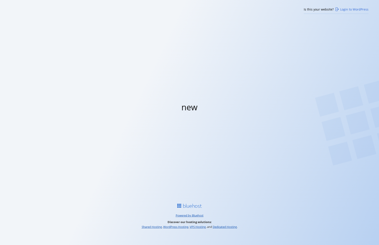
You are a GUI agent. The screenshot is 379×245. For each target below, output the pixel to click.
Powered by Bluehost (190, 215)
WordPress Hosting (175, 227)
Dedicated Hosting (225, 227)
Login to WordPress (354, 9)
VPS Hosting (198, 227)
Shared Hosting (152, 227)
